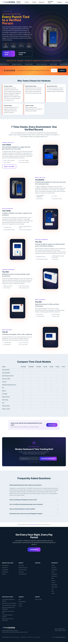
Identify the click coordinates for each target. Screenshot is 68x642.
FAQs (53, 578)
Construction (5, 567)
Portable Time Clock (23, 567)
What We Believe (22, 601)
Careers (20, 605)
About (20, 599)
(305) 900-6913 (61, 628)
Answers (53, 580)
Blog (52, 591)
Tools (53, 589)
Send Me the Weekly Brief (48, 458)
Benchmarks (54, 576)
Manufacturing (5, 565)
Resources (41, 2)
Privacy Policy (30, 637)
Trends (53, 571)
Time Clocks (21, 565)
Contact (20, 603)
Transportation (5, 569)
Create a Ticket (38, 599)
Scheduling (21, 571)
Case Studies (54, 586)
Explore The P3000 (9, 166)
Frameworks (54, 569)
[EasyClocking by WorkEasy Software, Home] (8, 2)
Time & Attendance (23, 569)
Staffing (4, 574)
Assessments (54, 584)
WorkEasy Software (33, 524)
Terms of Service (37, 637)
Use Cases (54, 567)
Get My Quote (7, 53)
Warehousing (5, 571)
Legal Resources (24, 637)
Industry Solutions (18, 2)
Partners (34, 2)
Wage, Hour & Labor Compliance (9, 603)
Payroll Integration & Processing (9, 605)
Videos (53, 593)
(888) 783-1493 (62, 630)
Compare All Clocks (22, 53)
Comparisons (54, 574)
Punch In (62, 70)
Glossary (53, 582)
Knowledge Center (50, 2)
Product (26, 2)
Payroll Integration (22, 574)
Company (59, 2)
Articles (53, 565)
